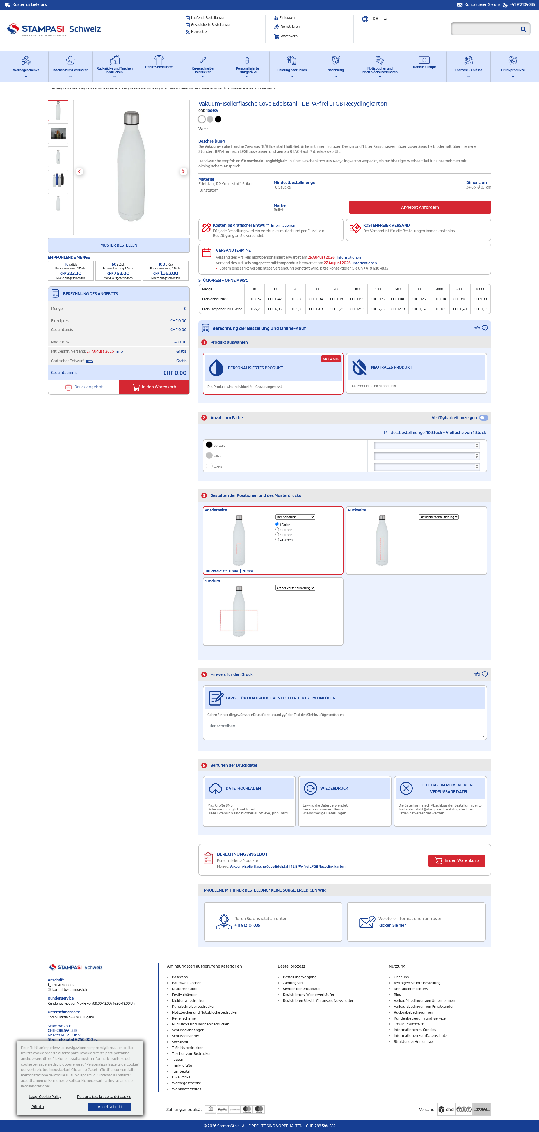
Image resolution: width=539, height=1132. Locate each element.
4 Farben (286, 540)
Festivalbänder (184, 994)
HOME (56, 88)
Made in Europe (424, 67)
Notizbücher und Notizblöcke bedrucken (380, 70)
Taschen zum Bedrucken (70, 70)
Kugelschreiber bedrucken (203, 70)
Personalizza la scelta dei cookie (104, 1096)
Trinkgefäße (73, 88)
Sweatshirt (181, 1041)
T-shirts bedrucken (159, 67)
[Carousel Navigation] (131, 171)
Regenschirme (184, 1018)
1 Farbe (284, 525)
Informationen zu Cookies (415, 1029)
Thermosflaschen (144, 88)
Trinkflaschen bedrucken (106, 88)
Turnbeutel (181, 1071)
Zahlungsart (293, 983)
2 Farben (285, 530)
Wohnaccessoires (186, 1089)
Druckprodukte (513, 70)
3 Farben (285, 535)
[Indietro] (79, 171)
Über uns (401, 977)
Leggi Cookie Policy (45, 1096)
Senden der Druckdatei (301, 988)
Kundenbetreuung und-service (420, 1018)
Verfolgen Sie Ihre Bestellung (417, 983)
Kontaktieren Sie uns (483, 4)
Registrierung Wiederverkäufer (308, 994)
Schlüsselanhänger (188, 1030)
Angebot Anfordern (420, 207)
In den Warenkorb (158, 386)
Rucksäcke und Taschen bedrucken (115, 70)
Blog (397, 994)
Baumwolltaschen (187, 983)
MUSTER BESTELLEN (119, 245)
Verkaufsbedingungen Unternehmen (424, 1000)
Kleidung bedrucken (292, 70)
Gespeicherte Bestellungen (211, 24)
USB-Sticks (181, 1077)
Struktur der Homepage (413, 1041)
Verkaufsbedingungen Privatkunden (424, 1006)
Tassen (177, 1059)
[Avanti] (183, 171)
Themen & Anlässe (468, 70)
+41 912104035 (522, 4)
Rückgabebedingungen (413, 1012)
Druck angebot (88, 386)
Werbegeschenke (26, 70)
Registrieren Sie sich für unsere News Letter (318, 1000)
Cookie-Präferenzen (409, 1024)
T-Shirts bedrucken (188, 1047)
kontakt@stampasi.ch (69, 989)
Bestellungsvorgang (300, 977)
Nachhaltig (336, 70)
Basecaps (180, 977)
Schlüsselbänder (185, 1036)
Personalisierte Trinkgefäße (247, 70)
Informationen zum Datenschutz (420, 1035)
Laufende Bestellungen (208, 17)
